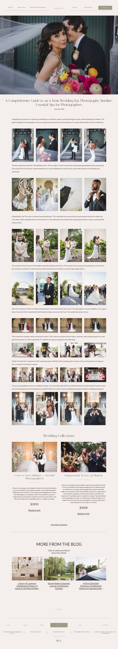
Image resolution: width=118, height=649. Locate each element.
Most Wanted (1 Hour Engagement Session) (12, 632)
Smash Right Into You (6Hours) (82, 631)
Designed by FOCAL (59, 636)
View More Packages (59, 525)
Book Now (59, 625)
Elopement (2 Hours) (59, 631)
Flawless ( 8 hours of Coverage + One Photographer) (105, 632)
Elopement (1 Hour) (35, 631)
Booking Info (34, 510)
